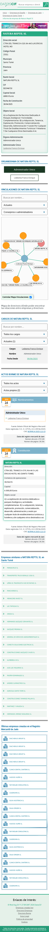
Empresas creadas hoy (24, 907)
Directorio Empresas (24, 910)
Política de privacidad (24, 919)
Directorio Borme (24, 913)
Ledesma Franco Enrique (13, 148)
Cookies (24, 922)
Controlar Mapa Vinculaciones (15, 297)
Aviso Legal (24, 916)
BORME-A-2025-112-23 (36, 431)
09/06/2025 (32, 358)
